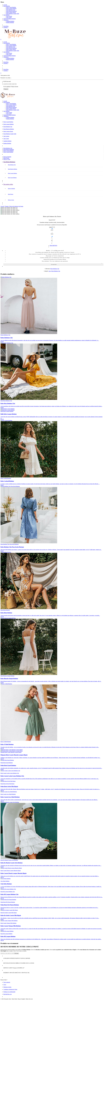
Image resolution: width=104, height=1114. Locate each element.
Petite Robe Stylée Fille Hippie (7, 783)
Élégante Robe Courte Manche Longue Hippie (11, 752)
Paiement (6, 89)
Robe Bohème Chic (10, 9)
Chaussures (5, 20)
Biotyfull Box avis (7, 994)
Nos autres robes (8, 184)
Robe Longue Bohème (11, 8)
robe (50, 271)
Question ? (5, 27)
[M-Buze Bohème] (15, 38)
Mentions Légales (7, 987)
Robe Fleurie (6, 158)
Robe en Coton (6, 159)
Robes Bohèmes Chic (5, 335)
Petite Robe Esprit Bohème (7, 762)
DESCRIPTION (53, 245)
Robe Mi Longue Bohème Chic (8, 891)
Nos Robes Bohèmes (9, 162)
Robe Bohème (6, 6)
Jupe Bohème (6, 14)
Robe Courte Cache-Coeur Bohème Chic (10, 773)
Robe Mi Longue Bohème (6, 933)
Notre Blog (5, 26)
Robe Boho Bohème (5, 610)
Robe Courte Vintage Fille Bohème (8, 923)
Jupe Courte (9, 17)
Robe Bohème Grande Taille (12, 13)
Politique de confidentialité (9, 991)
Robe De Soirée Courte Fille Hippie (9, 912)
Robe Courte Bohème (11, 7)
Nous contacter (6, 982)
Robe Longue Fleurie (11, 12)
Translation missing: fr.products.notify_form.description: (52, 222)
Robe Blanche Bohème (11, 11)
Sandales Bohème (10, 21)
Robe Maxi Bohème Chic (6, 400)
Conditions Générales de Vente (10, 989)
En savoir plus (54, 264)
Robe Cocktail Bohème (6, 478)
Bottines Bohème (10, 22)
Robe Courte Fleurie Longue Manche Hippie (11, 870)
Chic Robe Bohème (5, 881)
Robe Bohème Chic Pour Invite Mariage (10, 544)
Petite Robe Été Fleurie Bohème (8, 902)
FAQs (4, 984)
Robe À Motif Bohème (6, 741)
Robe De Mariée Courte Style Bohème (9, 860)
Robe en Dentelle (7, 156)
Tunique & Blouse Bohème (9, 18)
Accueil (5, 4)
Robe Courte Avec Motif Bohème (8, 794)
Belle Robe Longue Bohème (7, 411)
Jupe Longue (9, 16)
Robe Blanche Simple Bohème (7, 675)
